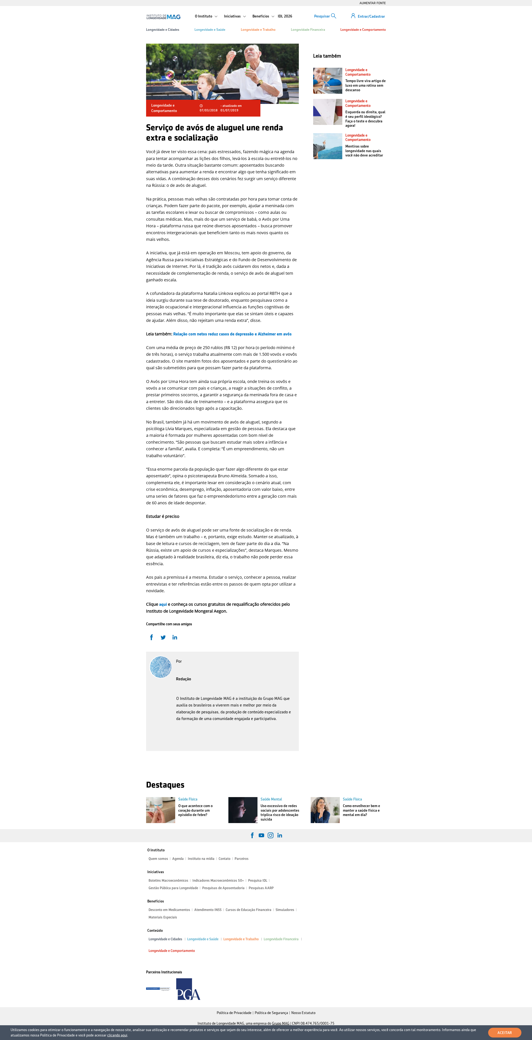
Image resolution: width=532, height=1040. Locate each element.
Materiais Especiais (163, 917)
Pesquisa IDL (257, 880)
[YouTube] (261, 835)
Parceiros (242, 859)
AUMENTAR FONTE (373, 3)
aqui (163, 604)
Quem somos (158, 859)
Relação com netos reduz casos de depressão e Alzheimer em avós (232, 334)
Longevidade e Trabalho (258, 30)
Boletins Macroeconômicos (168, 880)
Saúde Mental (271, 799)
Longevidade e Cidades (162, 30)
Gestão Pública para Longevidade (173, 888)
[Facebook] (252, 835)
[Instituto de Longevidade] (163, 17)
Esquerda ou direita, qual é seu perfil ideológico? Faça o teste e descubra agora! (365, 119)
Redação (183, 679)
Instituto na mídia (201, 859)
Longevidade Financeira (308, 30)
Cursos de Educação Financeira (248, 910)
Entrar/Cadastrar (371, 16)
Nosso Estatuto (303, 1013)
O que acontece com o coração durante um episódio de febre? (195, 810)
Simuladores (285, 910)
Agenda (178, 859)
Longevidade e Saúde (210, 30)
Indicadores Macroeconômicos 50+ (218, 880)
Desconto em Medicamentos (169, 910)
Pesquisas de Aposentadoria (223, 888)
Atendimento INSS (208, 910)
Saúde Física (187, 799)
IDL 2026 (285, 16)
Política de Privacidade (234, 1013)
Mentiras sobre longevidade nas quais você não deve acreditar (364, 150)
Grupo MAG (280, 1023)
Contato (224, 859)
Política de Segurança (271, 1013)
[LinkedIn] (280, 835)
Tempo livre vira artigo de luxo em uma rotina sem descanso (365, 85)
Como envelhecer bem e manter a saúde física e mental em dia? (361, 810)
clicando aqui (117, 1035)
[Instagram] (270, 835)
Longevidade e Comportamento (363, 30)
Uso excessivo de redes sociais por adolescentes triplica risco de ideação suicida (280, 812)
